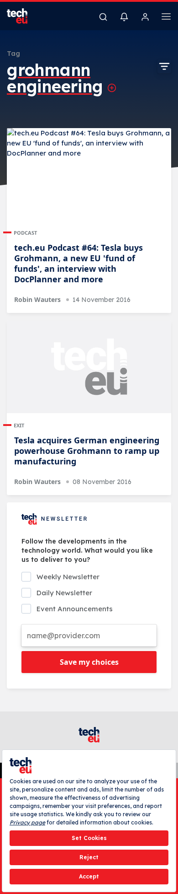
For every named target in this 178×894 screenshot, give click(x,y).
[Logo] (23, 16)
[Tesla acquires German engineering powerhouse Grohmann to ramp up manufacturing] (89, 366)
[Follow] (111, 88)
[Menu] (166, 17)
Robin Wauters (37, 299)
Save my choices (89, 662)
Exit (19, 425)
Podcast (25, 232)
